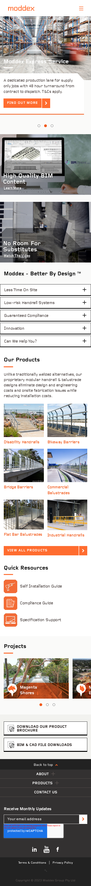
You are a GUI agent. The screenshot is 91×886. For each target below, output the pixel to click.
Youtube (46, 849)
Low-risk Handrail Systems (29, 302)
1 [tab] (40, 704)
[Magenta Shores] (36, 678)
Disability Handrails (21, 442)
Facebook (57, 849)
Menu (81, 8)
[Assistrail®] (24, 420)
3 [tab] (45, 125)
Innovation (14, 328)
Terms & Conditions (32, 863)
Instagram (34, 849)
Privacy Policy (62, 863)
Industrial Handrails (65, 535)
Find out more (22, 103)
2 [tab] (39, 125)
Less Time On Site (20, 290)
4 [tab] (52, 125)
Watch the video (17, 256)
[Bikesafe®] (67, 420)
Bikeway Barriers (63, 442)
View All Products (27, 550)
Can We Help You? (20, 341)
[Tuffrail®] (67, 515)
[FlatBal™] (24, 515)
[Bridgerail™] (24, 465)
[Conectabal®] (67, 465)
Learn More (12, 188)
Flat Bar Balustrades (23, 534)
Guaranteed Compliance (26, 315)
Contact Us (45, 792)
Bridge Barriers (18, 487)
